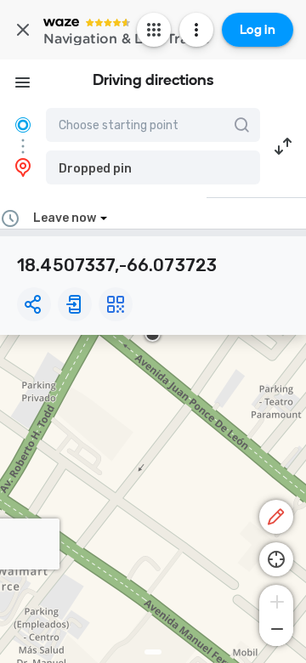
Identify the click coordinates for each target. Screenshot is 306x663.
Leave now (64, 218)
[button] (153, 167)
